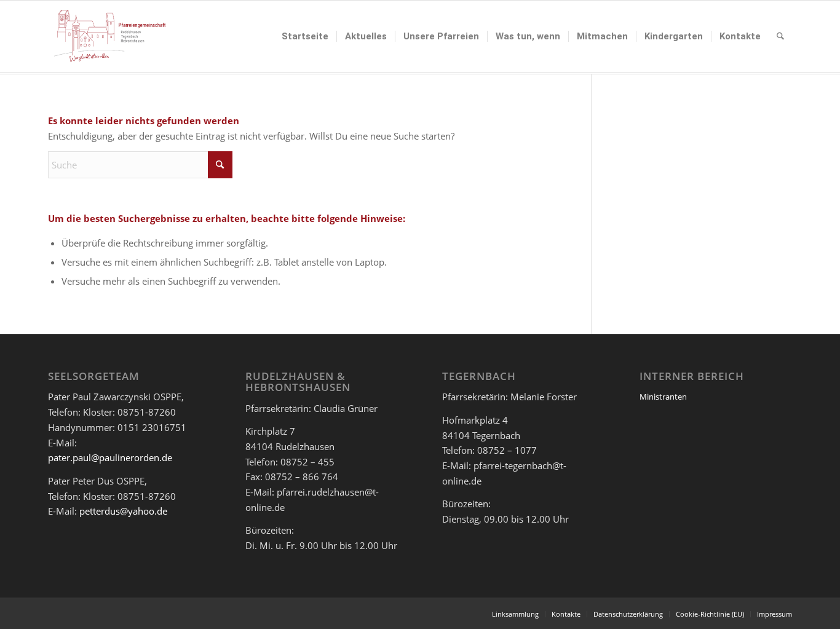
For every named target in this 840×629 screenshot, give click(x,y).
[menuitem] (305, 36)
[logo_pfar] (109, 36)
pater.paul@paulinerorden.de (110, 457)
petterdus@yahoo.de (123, 511)
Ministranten (663, 396)
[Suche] (780, 36)
